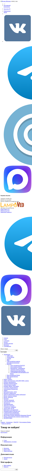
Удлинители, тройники (10, 407)
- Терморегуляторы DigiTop (17, 369)
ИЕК (8, 360)
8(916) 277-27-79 (5, 210)
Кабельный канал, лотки (10, 391)
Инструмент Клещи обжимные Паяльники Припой (17, 415)
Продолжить (4, 432)
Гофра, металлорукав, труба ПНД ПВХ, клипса (16, 380)
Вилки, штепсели (8, 397)
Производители (8, 457)
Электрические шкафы (10, 385)
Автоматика (7, 354)
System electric (10, 357)
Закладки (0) (7, 9)
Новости (6, 466)
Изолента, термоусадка (10, 393)
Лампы (5, 390)
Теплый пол (7, 402)
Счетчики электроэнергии (11, 387)
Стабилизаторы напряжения (11, 412)
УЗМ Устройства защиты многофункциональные (13, 362)
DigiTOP (9, 364)
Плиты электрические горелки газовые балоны (16, 416)
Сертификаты (7, 346)
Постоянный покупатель (7, 6)
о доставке (6, 340)
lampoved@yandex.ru (6, 212)
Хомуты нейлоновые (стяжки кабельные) (15, 394)
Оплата (6, 342)
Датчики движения (9, 400)
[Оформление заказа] (17, 41)
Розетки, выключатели (10, 382)
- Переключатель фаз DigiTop (17, 371)
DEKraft (9, 378)
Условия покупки (8, 343)
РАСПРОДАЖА (8, 418)
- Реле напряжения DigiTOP (17, 365)
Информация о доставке (10, 441)
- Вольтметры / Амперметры (17, 368)
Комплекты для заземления (11, 409)
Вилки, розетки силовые (10, 396)
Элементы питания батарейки (12, 414)
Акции (5, 459)
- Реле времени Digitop (16, 367)
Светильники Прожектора (11, 389)
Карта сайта (7, 449)
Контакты (6, 345)
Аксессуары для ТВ (9, 408)
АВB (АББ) (10, 355)
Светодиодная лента (9, 401)
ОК (16, 350)
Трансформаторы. (8, 404)
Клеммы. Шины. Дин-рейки (11, 386)
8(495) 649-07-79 (5, 209)
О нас (5, 339)
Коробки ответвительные (10, 383)
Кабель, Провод (8, 379)
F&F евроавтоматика (12, 376)
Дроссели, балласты (9, 405)
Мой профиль (7, 465)
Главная (6, 338)
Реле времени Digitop (25, 422)
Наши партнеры (8, 451)
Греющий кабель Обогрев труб (12, 411)
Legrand (9, 358)
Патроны (6, 398)
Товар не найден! (6, 423)
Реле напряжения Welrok (13, 375)
